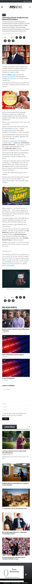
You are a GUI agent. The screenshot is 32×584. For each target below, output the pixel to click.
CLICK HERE (10, 265)
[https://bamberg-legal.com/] (16, 204)
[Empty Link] (28, 427)
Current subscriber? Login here (11, 579)
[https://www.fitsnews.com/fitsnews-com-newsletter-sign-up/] (16, 279)
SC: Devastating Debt (8, 378)
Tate (3, 218)
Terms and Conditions (16, 582)
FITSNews (6, 356)
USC (25, 68)
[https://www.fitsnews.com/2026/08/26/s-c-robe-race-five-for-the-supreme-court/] (16, 498)
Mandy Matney (7, 33)
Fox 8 (9, 78)
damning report (13, 114)
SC (4, 14)
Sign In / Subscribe (27, 1)
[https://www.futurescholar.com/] (16, 108)
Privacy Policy (25, 582)
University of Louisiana (8, 76)
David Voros (17, 143)
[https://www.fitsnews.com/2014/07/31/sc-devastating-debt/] (16, 368)
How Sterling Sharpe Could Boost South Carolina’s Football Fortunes (13, 558)
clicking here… (22, 289)
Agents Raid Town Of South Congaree (13, 354)
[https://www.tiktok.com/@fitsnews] (26, 574)
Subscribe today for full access (12, 577)
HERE (9, 262)
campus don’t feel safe (10, 130)
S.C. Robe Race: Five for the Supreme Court (14, 508)
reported (13, 78)
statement (7, 156)
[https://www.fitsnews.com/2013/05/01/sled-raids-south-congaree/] (16, 344)
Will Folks (6, 332)
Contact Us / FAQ (6, 582)
